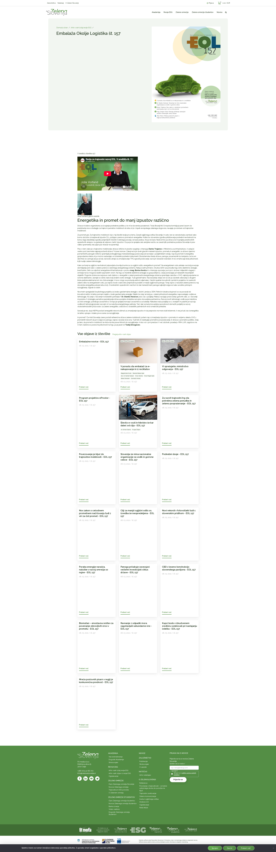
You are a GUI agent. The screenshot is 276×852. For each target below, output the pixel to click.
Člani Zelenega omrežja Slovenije (121, 784)
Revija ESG (113, 767)
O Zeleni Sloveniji (147, 780)
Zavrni (229, 848)
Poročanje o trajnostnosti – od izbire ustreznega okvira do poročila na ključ (153, 788)
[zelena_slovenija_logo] (190, 830)
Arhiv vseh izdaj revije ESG (81, 28)
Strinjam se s (185, 774)
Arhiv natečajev (145, 775)
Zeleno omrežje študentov (121, 797)
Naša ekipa (143, 808)
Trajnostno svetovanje (147, 793)
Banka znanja (114, 806)
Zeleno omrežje (116, 781)
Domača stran (62, 28)
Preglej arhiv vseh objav (121, 334)
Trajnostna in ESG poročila (119, 790)
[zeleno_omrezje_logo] (155, 830)
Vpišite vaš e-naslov (177, 764)
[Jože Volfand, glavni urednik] (84, 204)
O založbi (143, 767)
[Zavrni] (273, 848)
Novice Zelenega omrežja (118, 787)
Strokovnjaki (113, 762)
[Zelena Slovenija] (56, 12)
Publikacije (143, 761)
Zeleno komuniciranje (147, 796)
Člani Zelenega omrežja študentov (122, 801)
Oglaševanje (113, 776)
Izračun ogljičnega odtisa (149, 799)
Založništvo (145, 758)
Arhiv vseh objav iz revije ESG (120, 773)
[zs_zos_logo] (173, 830)
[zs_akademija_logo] (120, 830)
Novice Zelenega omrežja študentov (123, 803)
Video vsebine (114, 809)
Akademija (113, 753)
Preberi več (246, 848)
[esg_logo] (138, 830)
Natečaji (143, 772)
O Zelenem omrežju (116, 793)
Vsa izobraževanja (115, 757)
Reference (143, 783)
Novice (142, 753)
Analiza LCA (144, 802)
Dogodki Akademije (116, 760)
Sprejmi (215, 848)
